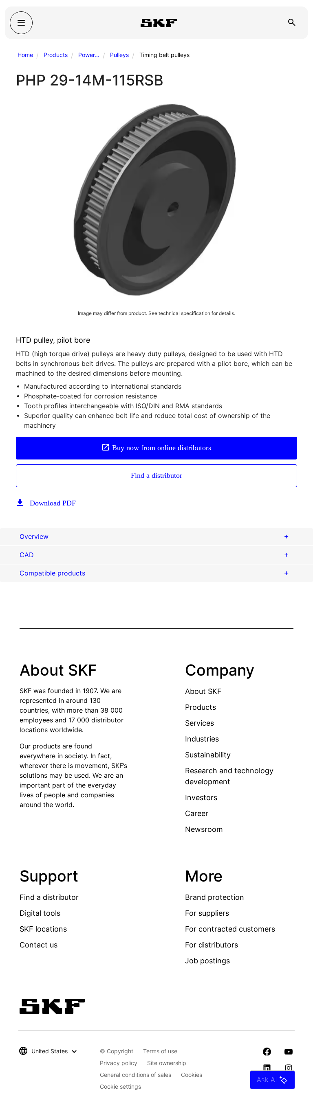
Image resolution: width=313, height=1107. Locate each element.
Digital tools (40, 913)
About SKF (203, 691)
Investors (201, 797)
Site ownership (166, 1062)
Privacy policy (118, 1062)
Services (199, 723)
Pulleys (119, 54)
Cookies (191, 1074)
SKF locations (43, 929)
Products (56, 54)
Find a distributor (156, 475)
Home (25, 54)
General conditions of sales (135, 1074)
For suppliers (207, 913)
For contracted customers (230, 929)
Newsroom (204, 829)
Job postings (207, 960)
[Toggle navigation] (21, 23)
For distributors (211, 945)
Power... (88, 54)
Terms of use (160, 1051)
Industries (202, 739)
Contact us (38, 945)
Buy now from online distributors (161, 448)
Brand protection (214, 897)
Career (196, 813)
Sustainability (208, 754)
